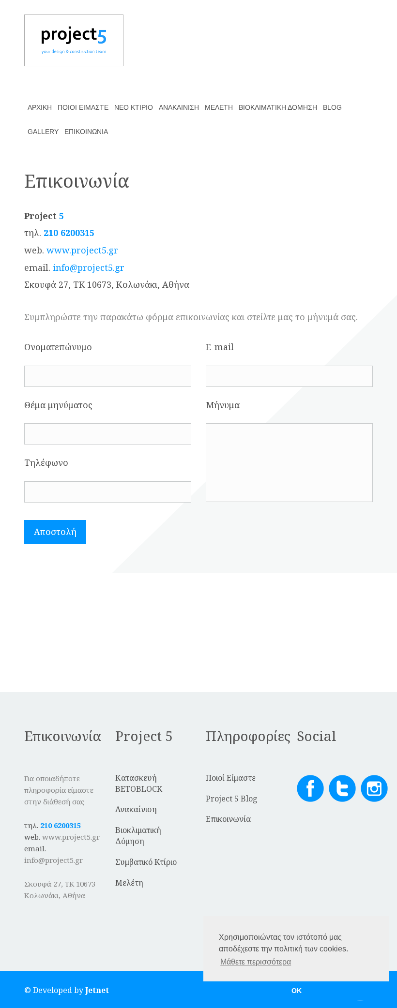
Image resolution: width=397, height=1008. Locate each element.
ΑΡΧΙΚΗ (40, 107)
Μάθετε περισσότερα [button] (255, 962)
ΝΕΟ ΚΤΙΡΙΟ (133, 107)
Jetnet (97, 990)
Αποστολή (55, 531)
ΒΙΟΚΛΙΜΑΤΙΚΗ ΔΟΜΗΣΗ (278, 107)
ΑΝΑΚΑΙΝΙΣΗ (179, 107)
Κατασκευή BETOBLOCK (138, 783)
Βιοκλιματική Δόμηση (138, 835)
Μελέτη (129, 882)
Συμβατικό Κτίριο (146, 862)
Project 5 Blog (232, 798)
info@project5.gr (88, 267)
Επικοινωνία (228, 819)
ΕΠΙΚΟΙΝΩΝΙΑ (86, 131)
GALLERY (43, 131)
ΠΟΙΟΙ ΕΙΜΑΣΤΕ (83, 107)
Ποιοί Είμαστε (231, 777)
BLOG (332, 107)
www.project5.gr (82, 250)
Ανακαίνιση (136, 809)
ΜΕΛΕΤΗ (219, 107)
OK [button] (296, 990)
